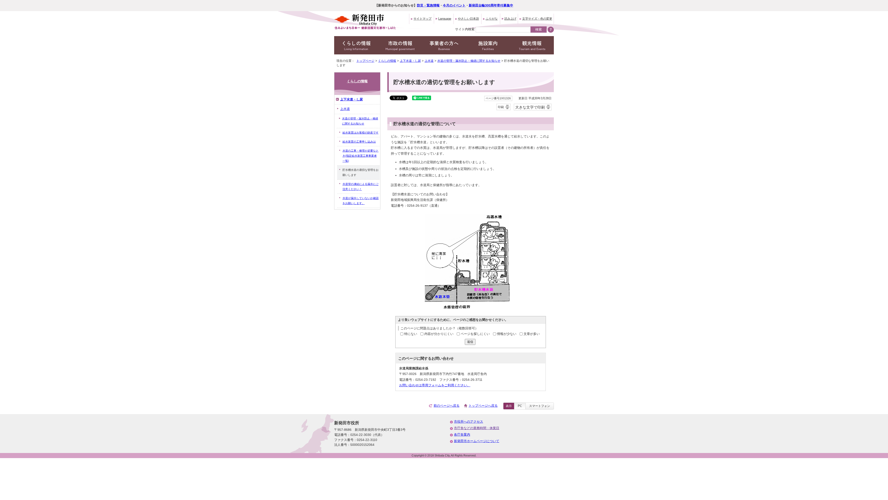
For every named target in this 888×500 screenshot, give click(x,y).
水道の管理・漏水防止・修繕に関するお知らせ (468, 60)
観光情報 (532, 45)
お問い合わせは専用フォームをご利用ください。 (434, 385)
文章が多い (532, 334)
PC (520, 406)
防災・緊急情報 (428, 5)
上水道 (429, 60)
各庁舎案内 (462, 434)
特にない (410, 334)
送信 (470, 342)
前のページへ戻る (446, 405)
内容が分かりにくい (438, 334)
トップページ (365, 60)
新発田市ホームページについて (476, 441)
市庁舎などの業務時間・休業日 (476, 428)
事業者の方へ (444, 45)
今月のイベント (454, 5)
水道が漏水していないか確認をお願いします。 (360, 201)
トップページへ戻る (483, 405)
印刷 (501, 107)
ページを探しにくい (475, 334)
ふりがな (492, 18)
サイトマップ (422, 18)
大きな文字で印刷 (530, 107)
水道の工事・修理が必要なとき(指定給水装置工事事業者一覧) (360, 155)
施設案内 (488, 45)
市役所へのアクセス (468, 421)
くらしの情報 (356, 45)
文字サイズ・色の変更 (537, 18)
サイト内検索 (465, 29)
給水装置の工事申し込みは (359, 141)
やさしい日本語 (468, 18)
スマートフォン (539, 406)
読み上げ (510, 18)
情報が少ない (506, 334)
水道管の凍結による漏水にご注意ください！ (360, 186)
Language (444, 18)
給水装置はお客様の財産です (360, 132)
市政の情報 (400, 45)
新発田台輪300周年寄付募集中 (491, 5)
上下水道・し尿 (410, 60)
